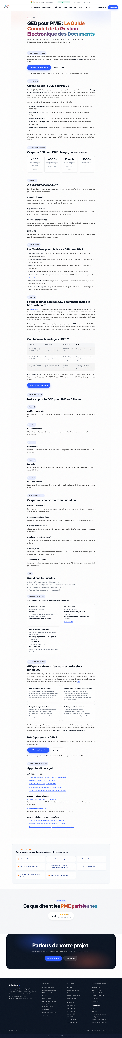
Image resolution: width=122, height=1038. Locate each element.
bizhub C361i (71, 1011)
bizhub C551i (70, 1017)
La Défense (95, 998)
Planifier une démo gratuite (38, 750)
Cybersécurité (46, 998)
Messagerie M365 (47, 1006)
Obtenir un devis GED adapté (39, 385)
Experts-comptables (73, 990)
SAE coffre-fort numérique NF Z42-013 (42, 784)
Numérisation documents (90, 859)
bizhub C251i (71, 1005)
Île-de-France (96, 987)
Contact (87, 7)
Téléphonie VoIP (47, 993)
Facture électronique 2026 (29, 867)
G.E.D (65, 7)
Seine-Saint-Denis (97, 993)
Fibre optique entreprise (49, 1001)
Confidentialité (96, 1030)
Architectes (70, 993)
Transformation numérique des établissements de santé (47, 790)
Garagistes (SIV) (72, 998)
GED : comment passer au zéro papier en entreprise (46, 820)
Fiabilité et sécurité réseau (36, 809)
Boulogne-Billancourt (98, 995)
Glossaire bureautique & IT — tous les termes (61, 1036)
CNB (78, 681)
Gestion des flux (47, 1015)
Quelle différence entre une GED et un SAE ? (45, 582)
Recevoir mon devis (53, 958)
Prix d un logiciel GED (88, 867)
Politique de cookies (107, 1030)
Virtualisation (46, 1009)
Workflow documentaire (28, 859)
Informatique (46, 7)
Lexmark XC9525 (72, 1019)
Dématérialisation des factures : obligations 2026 (46, 787)
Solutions (73, 7)
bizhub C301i (71, 1008)
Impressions (35, 7)
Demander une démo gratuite (39, 67)
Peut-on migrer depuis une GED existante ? (44, 590)
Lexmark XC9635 (72, 1022)
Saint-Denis (95, 1001)
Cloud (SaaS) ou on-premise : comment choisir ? (46, 587)
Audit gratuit (95, 1017)
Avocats (69, 987)
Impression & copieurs (48, 987)
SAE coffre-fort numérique (59, 875)
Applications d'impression (99, 1022)
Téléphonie (57, 7)
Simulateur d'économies (99, 1014)
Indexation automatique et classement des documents (47, 823)
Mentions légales (81, 1030)
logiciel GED (34, 309)
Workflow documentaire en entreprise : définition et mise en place (51, 827)
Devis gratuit (113, 7)
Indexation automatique (58, 859)
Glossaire (94, 1011)
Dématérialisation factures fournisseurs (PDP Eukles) (59, 867)
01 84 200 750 (102, 7)
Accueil (29, 18)
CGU (88, 1030)
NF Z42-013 (33, 277)
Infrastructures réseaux (49, 1012)
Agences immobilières (73, 995)
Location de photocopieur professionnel (41, 799)
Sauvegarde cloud (47, 1004)
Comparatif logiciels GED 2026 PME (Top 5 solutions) (47, 777)
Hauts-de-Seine (96, 990)
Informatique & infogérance (50, 990)
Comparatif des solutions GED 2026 (30, 875)
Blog (80, 7)
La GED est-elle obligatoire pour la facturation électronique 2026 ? (53, 585)
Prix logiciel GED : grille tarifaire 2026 (42, 780)
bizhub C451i (71, 1014)
